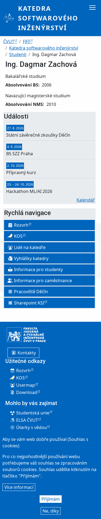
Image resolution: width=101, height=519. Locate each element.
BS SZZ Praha (19, 154)
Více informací (18, 487)
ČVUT (8, 41)
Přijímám (50, 499)
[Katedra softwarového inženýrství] (10, 18)
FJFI (26, 41)
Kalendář (85, 200)
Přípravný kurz (21, 172)
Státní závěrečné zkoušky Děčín (38, 135)
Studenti (17, 54)
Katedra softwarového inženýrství (48, 18)
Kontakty (26, 353)
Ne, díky (51, 511)
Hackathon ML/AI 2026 (29, 191)
